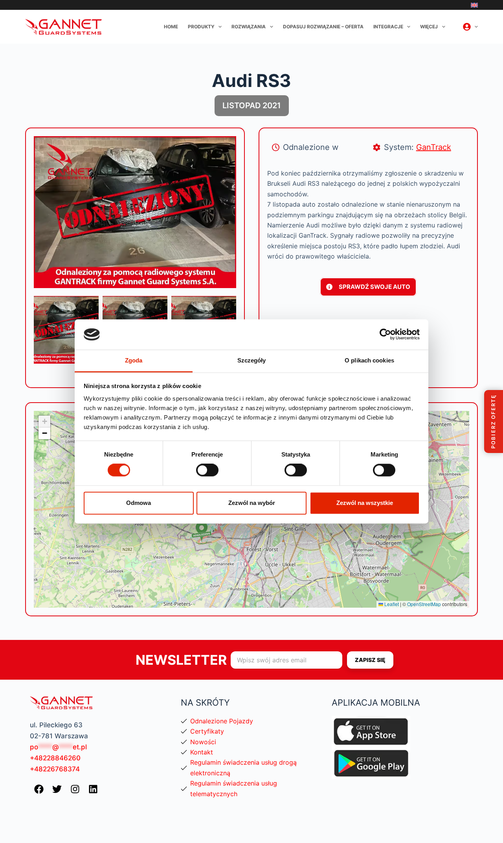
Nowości (203, 742)
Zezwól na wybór (251, 502)
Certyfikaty (207, 731)
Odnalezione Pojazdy (221, 721)
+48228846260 (55, 758)
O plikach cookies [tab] (369, 360)
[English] (474, 5)
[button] (201, 532)
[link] (66, 330)
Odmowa (138, 502)
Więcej (429, 27)
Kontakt (201, 752)
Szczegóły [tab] (251, 360)
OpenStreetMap (424, 604)
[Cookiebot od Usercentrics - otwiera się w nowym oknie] (385, 334)
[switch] (207, 470)
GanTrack (433, 147)
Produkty (201, 27)
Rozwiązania (248, 27)
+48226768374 (55, 769)
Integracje (388, 27)
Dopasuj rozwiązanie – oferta (323, 27)
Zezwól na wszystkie (364, 502)
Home (171, 27)
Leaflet (391, 604)
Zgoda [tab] (134, 360)
